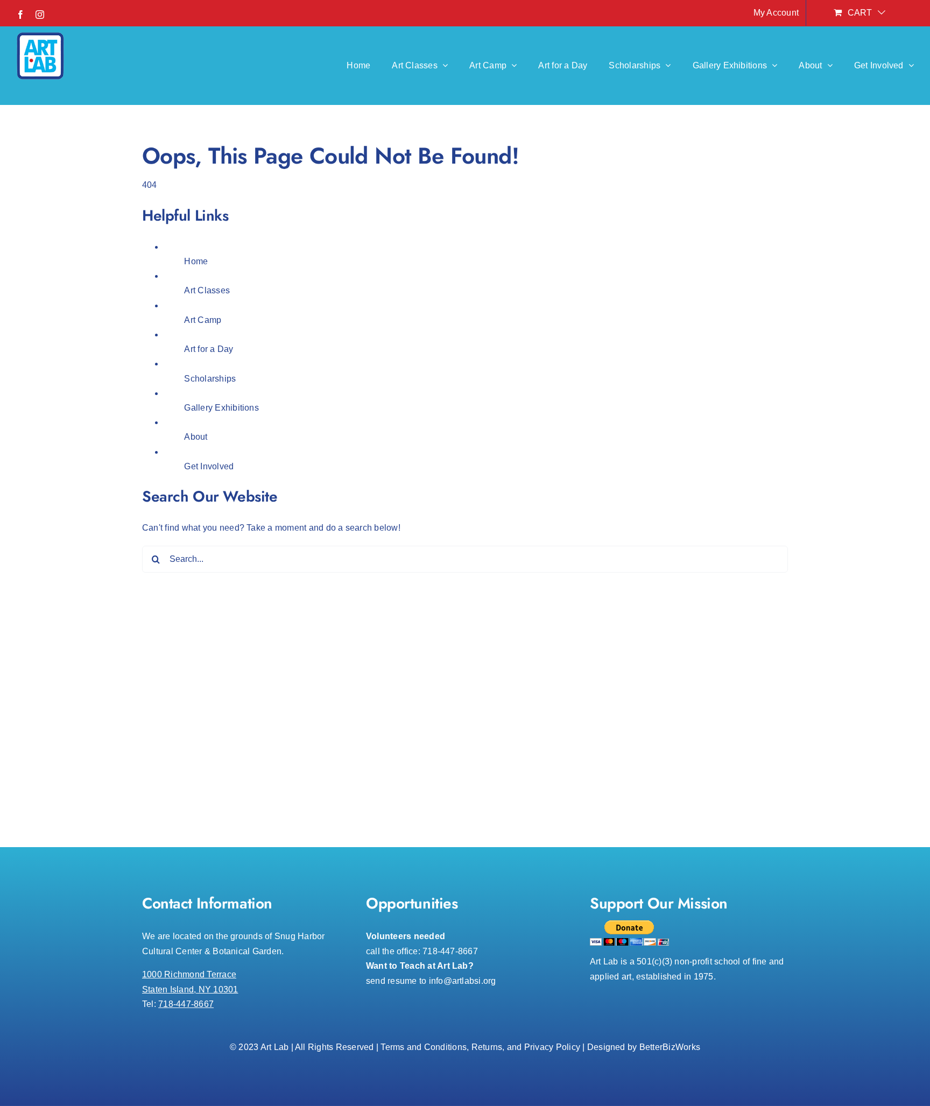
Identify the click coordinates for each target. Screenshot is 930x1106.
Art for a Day (208, 349)
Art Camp (202, 320)
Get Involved (209, 466)
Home (196, 261)
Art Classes (207, 290)
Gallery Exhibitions (221, 407)
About (195, 436)
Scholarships (210, 378)
